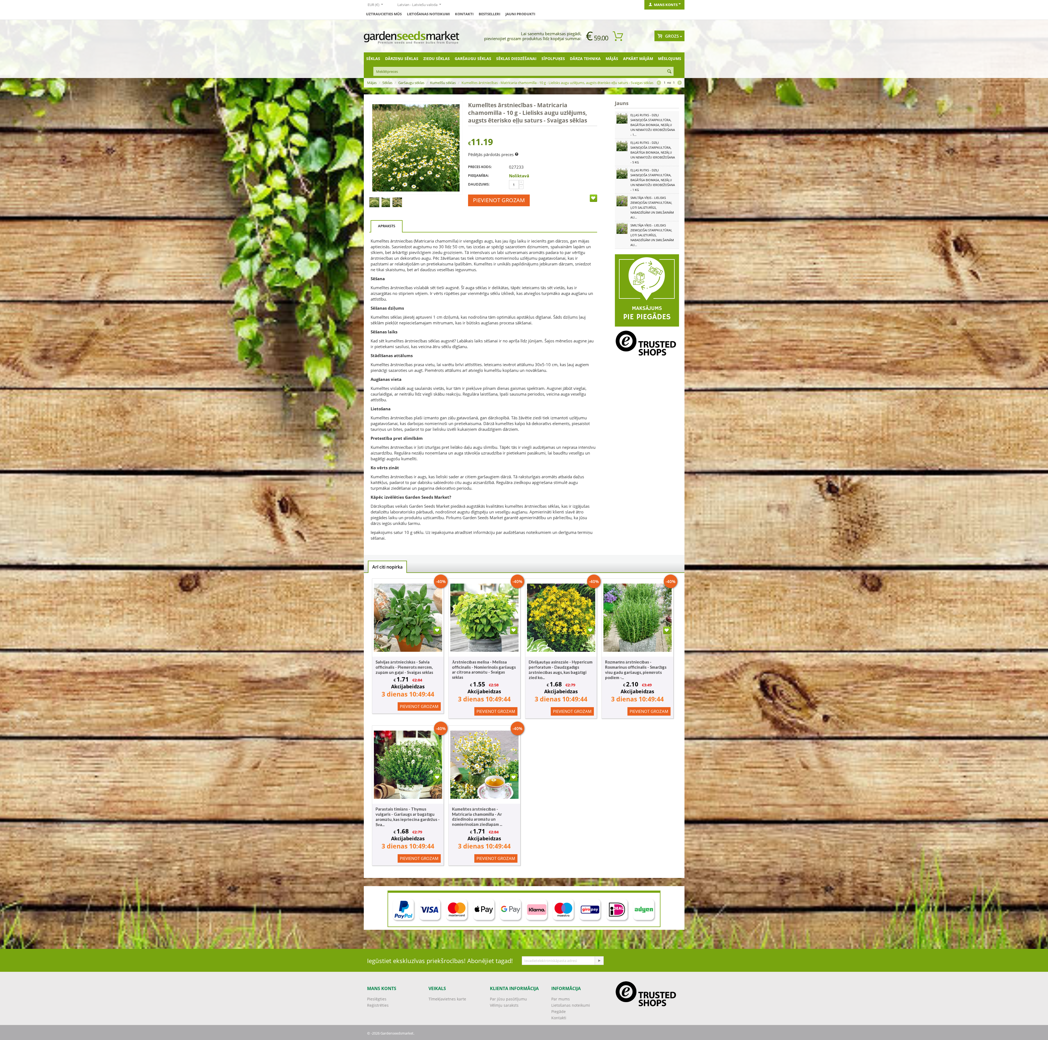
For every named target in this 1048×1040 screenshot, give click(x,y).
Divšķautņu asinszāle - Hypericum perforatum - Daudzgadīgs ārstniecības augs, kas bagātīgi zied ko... (561, 669)
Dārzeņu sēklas (401, 58)
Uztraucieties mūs (384, 13)
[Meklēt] (669, 71)
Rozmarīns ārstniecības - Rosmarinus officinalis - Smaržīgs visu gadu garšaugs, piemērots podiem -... (635, 669)
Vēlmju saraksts (504, 1005)
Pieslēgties (376, 999)
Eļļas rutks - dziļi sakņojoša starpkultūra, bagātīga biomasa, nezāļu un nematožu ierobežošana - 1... (652, 125)
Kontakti (464, 13)
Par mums (560, 999)
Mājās (612, 58)
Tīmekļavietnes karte (447, 999)
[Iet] (599, 961)
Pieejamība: (478, 175)
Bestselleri (489, 13)
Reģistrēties (378, 1005)
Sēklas (373, 58)
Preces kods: (480, 166)
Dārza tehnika (585, 58)
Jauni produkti (520, 13)
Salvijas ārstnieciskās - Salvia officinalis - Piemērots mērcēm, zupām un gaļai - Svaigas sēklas (404, 667)
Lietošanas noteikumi (428, 13)
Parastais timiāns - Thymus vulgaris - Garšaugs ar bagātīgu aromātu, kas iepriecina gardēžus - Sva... (408, 816)
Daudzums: (479, 184)
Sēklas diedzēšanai (516, 58)
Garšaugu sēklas (473, 58)
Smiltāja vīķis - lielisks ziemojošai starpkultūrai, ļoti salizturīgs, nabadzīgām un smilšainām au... (652, 207)
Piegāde (558, 1011)
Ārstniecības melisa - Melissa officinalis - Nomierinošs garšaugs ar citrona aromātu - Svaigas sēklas (484, 669)
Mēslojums (669, 58)
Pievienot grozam (499, 200)
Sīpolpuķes (553, 58)
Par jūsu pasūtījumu (508, 999)
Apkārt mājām (638, 58)
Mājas (372, 82)
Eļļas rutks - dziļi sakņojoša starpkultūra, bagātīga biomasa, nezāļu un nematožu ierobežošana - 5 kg (652, 152)
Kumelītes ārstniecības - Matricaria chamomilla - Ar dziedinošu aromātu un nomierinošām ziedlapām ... (477, 816)
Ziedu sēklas (436, 58)
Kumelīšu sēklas (443, 82)
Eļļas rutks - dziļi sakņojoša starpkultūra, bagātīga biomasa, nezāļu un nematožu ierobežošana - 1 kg (652, 180)
